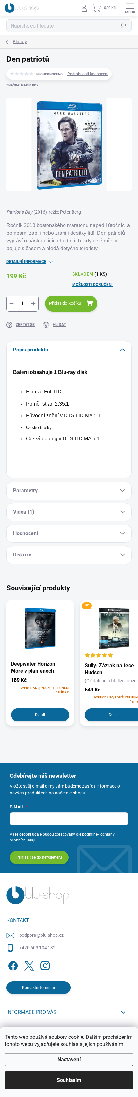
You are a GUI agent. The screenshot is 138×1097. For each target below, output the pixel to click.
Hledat (123, 25)
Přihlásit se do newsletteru (39, 857)
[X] (28, 964)
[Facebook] (12, 964)
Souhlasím (69, 1080)
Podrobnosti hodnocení (87, 74)
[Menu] (130, 8)
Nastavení (69, 1059)
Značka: (22, 85)
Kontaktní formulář (38, 987)
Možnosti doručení (92, 284)
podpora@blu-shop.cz (41, 935)
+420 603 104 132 (37, 947)
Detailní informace (26, 261)
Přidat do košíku (65, 303)
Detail (40, 715)
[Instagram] (44, 964)
